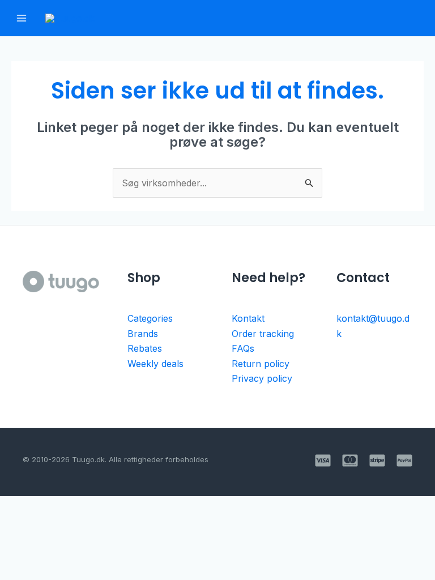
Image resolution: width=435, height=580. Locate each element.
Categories (150, 318)
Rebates (144, 348)
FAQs (243, 348)
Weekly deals (155, 363)
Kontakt (248, 318)
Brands (142, 333)
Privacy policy (262, 378)
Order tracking (263, 333)
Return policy (260, 363)
